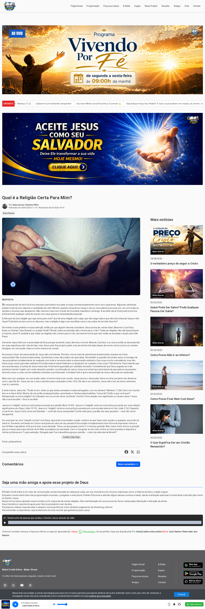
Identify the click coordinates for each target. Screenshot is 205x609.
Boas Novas (8, 213)
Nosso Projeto (151, 6)
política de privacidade (100, 596)
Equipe (137, 6)
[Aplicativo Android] (174, 604)
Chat (187, 6)
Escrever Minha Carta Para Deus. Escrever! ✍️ (56, 103)
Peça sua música (111, 6)
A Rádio (126, 6)
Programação (93, 6)
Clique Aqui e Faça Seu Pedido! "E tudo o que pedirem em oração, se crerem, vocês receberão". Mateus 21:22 (137, 103)
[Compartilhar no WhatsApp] (138, 452)
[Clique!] (71, 437)
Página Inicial (76, 6)
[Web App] (169, 604)
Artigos (177, 6)
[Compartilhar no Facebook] (126, 452)
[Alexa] (179, 604)
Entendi (181, 594)
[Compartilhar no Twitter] (132, 452)
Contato (196, 6)
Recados (166, 6)
